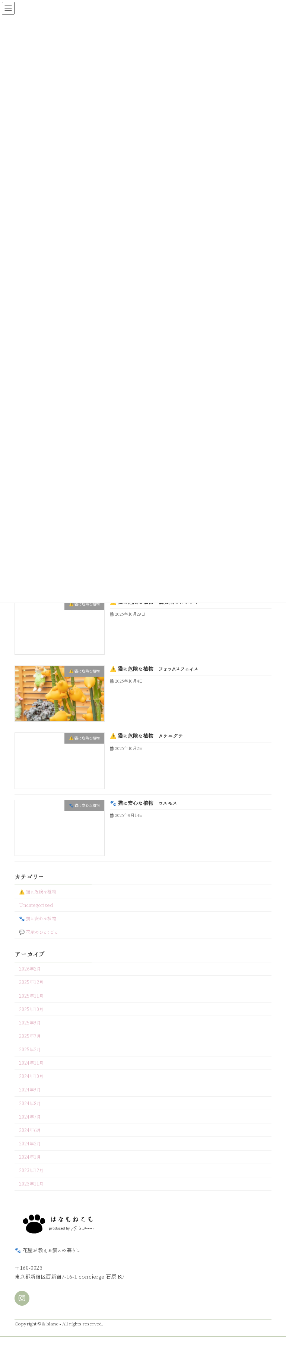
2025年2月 (30, 1049)
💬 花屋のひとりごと (38, 932)
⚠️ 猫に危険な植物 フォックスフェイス (154, 668)
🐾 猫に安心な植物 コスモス (143, 803)
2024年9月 (30, 1090)
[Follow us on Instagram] (22, 1298)
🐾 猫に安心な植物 (37, 918)
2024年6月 (30, 1130)
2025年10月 (31, 1009)
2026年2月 (30, 969)
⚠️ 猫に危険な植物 (37, 891)
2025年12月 (31, 982)
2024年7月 (30, 1117)
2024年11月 (31, 1063)
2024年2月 (30, 1143)
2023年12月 (31, 1170)
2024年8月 (30, 1103)
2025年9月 (30, 1022)
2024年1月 (30, 1157)
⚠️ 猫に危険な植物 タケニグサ (146, 736)
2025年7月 (30, 1036)
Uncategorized (36, 905)
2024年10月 (31, 1076)
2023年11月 (31, 1184)
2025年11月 (31, 996)
